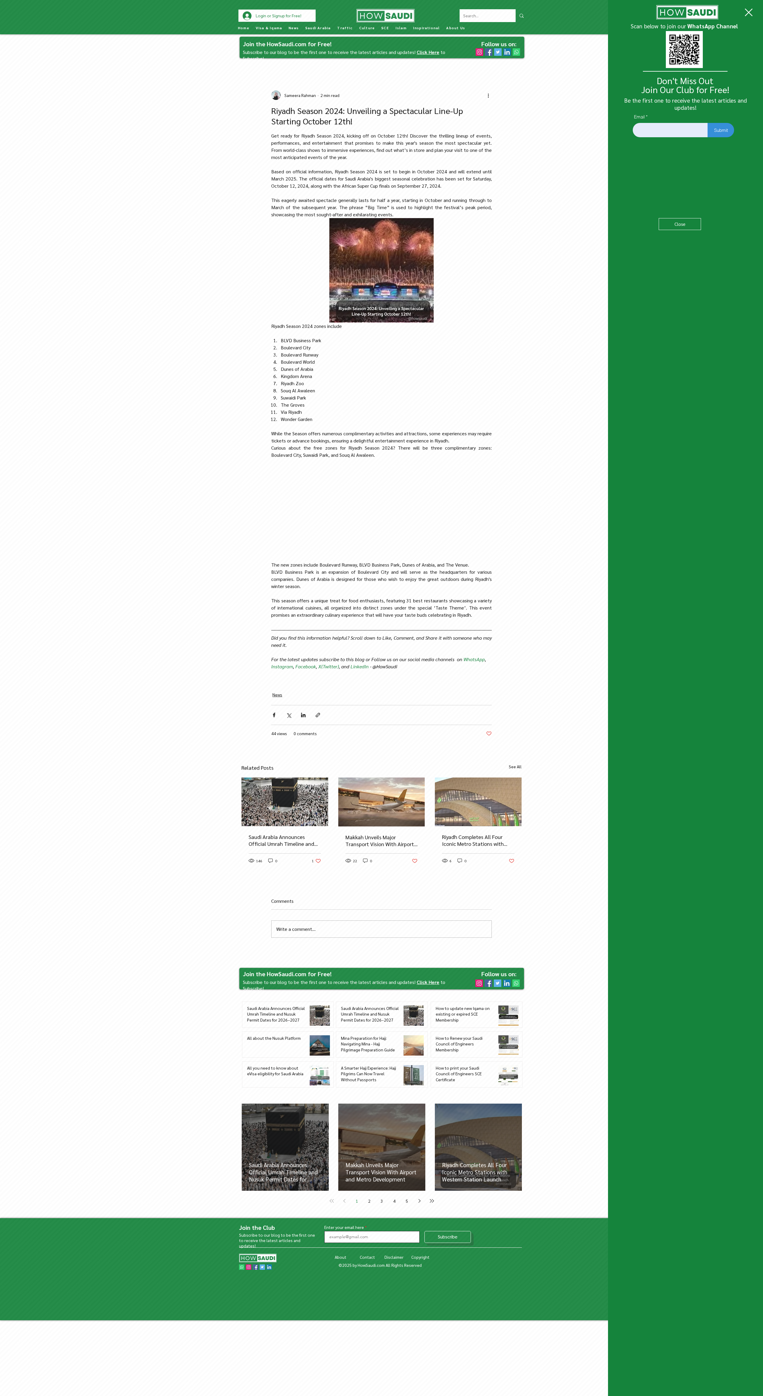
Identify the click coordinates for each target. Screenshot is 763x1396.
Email (639, 117)
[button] (749, 12)
